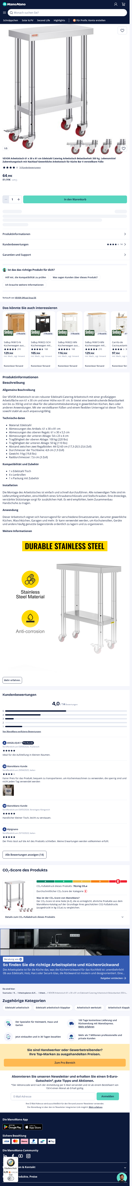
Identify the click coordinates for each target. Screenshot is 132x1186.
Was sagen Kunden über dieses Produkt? (75, 277)
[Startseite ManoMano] (57, 4)
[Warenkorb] (123, 4)
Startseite (7, 992)
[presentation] (122, 917)
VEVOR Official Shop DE (25, 297)
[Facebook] (12, 1156)
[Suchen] (11, 12)
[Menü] (16, 1159)
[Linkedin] (5, 1156)
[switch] (11, 1178)
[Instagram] (28, 1156)
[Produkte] (4, 12)
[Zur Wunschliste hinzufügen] (123, 148)
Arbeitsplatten (46, 992)
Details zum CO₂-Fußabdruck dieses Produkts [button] (30, 916)
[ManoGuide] (122, 1178)
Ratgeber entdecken (112, 978)
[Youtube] (20, 1156)
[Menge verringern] (6, 199)
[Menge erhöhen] (18, 199)
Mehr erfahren (96, 1107)
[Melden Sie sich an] (115, 4)
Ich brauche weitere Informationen (24, 284)
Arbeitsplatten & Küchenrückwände (35, 992)
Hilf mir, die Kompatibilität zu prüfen (25, 277)
